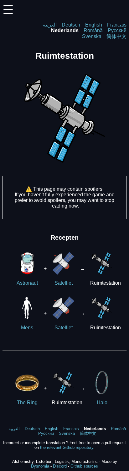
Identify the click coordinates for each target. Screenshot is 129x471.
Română (93, 30)
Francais (116, 24)
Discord (60, 466)
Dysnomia (40, 466)
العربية (50, 24)
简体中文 (116, 36)
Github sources (84, 466)
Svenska (91, 36)
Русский (117, 30)
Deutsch (71, 24)
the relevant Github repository (66, 447)
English (93, 24)
